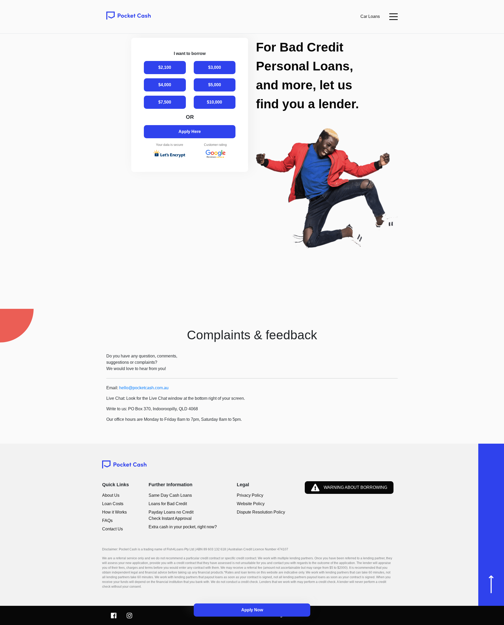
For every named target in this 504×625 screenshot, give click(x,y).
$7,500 (164, 102)
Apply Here (189, 131)
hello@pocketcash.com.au (144, 388)
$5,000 (214, 85)
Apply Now (252, 610)
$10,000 (214, 102)
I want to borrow (190, 53)
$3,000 (214, 67)
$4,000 (164, 85)
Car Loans (370, 16)
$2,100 (164, 67)
